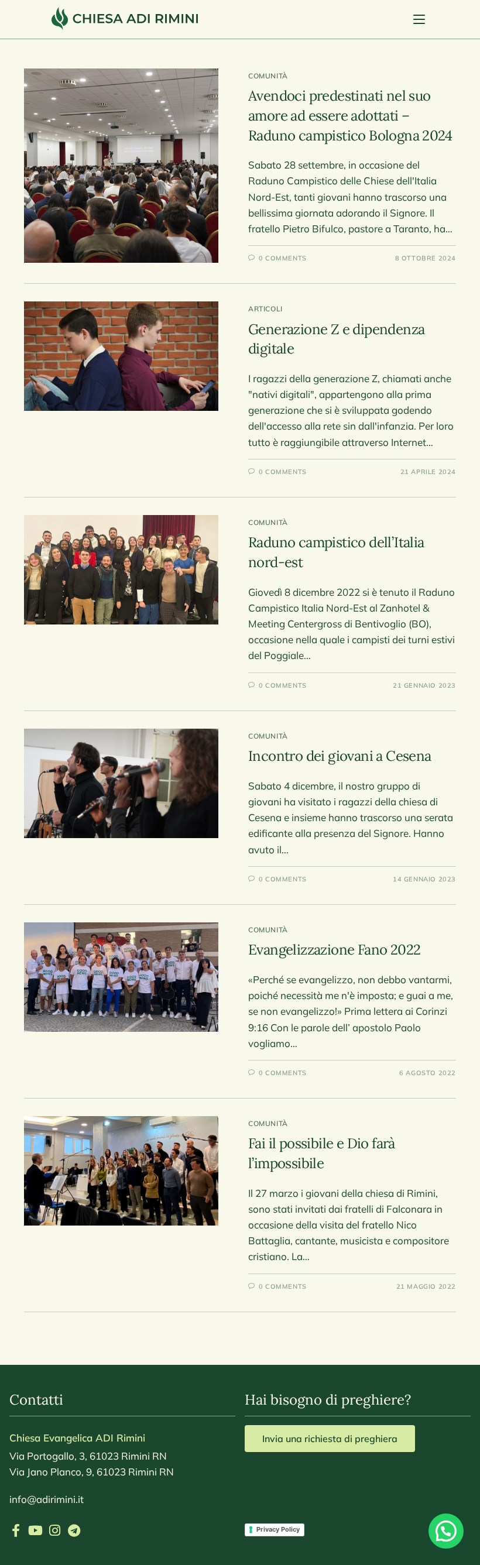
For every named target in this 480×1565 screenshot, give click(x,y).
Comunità (268, 75)
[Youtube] (35, 1530)
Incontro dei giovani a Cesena (339, 756)
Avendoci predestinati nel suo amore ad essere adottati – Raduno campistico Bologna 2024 (350, 115)
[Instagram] (54, 1530)
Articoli (265, 308)
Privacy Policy (278, 1529)
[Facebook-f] (15, 1530)
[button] (446, 1531)
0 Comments (283, 258)
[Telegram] (73, 1530)
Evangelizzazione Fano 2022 (334, 950)
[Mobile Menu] (420, 19)
